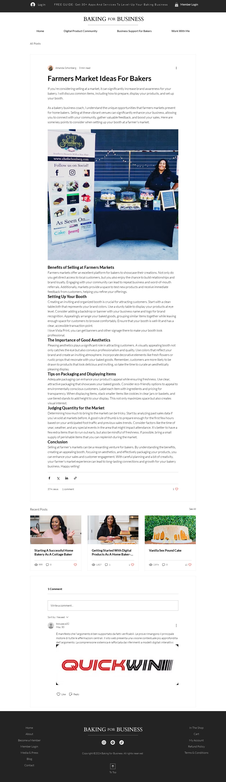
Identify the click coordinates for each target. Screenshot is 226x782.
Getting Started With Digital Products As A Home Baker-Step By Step (111, 552)
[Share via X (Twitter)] (58, 478)
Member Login (29, 746)
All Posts (35, 43)
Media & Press (29, 752)
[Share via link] (75, 478)
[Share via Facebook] (49, 478)
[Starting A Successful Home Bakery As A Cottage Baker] (55, 529)
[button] (176, 4)
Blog (29, 759)
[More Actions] (176, 625)
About (29, 734)
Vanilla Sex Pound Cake (165, 550)
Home (29, 727)
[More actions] (176, 68)
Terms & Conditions (196, 752)
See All (192, 508)
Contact (29, 765)
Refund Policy (196, 746)
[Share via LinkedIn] (66, 478)
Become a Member (29, 740)
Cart (196, 734)
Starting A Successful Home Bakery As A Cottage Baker (53, 552)
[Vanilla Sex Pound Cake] (170, 529)
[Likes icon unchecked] (58, 694)
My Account (196, 740)
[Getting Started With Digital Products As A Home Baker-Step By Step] (113, 529)
